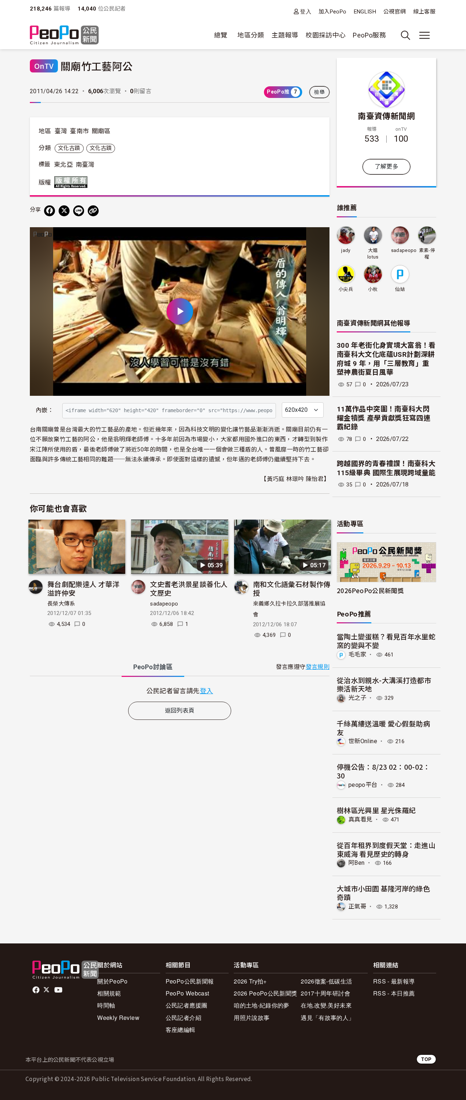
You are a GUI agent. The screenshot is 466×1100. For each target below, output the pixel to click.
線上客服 (424, 11)
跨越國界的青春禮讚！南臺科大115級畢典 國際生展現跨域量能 (386, 468)
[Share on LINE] (78, 210)
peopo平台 (363, 784)
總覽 (221, 35)
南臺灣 (85, 164)
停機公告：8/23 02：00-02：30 (383, 771)
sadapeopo (164, 603)
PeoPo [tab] (153, 667)
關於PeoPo (112, 981)
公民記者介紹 (183, 1017)
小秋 (373, 289)
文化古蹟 (69, 148)
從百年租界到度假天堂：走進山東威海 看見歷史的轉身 (386, 849)
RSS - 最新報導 (394, 981)
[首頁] (64, 35)
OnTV (44, 65)
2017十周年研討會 (325, 993)
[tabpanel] (179, 690)
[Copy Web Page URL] (93, 210)
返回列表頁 (180, 710)
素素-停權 (427, 254)
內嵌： (45, 410)
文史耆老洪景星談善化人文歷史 (189, 588)
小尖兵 (346, 289)
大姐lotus (373, 254)
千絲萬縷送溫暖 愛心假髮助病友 (383, 727)
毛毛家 (357, 654)
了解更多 (386, 166)
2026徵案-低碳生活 (326, 981)
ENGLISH (365, 11)
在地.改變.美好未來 (326, 1005)
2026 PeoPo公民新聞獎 (265, 993)
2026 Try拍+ (250, 981)
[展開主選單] (424, 35)
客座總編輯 (181, 1029)
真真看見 (360, 819)
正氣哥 (357, 906)
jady (345, 250)
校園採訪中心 (325, 35)
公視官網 (394, 11)
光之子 (357, 697)
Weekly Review (118, 1017)
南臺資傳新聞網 (386, 115)
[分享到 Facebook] (49, 210)
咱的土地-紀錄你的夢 (261, 1005)
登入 (305, 11)
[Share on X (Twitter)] (64, 210)
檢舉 (319, 92)
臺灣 (61, 131)
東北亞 (63, 164)
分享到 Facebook (319, 237)
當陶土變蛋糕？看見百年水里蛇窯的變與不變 (386, 640)
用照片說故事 (251, 1017)
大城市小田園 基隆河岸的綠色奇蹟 (383, 892)
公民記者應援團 (187, 1005)
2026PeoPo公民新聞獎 (370, 590)
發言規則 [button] (317, 666)
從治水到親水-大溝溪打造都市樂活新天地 (384, 684)
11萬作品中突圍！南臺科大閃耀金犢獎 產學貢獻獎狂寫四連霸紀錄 (383, 418)
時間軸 (106, 1005)
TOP (426, 1059)
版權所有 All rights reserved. (72, 182)
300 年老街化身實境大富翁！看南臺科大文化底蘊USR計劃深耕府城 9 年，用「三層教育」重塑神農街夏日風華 (386, 358)
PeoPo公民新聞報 (190, 981)
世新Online (362, 741)
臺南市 (79, 131)
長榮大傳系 (61, 603)
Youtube (59, 990)
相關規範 (109, 993)
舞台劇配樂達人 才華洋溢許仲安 (83, 588)
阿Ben (356, 862)
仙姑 (400, 289)
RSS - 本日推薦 (394, 993)
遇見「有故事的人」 (327, 1017)
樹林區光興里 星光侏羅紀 (376, 810)
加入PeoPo (333, 11)
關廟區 (101, 131)
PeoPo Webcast (187, 993)
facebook (36, 990)
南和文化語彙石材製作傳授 (292, 588)
